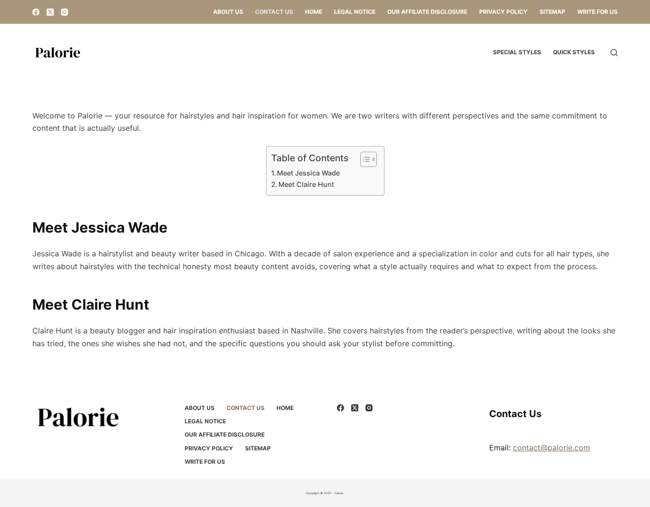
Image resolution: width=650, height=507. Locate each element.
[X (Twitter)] (50, 12)
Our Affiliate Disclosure (427, 11)
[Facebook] (35, 12)
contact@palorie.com (551, 447)
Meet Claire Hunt (306, 184)
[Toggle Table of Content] (363, 159)
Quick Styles (574, 52)
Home (313, 11)
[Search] (614, 52)
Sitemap (552, 11)
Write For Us (597, 11)
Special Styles (517, 52)
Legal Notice (354, 11)
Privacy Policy (503, 11)
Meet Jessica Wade (308, 173)
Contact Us (274, 11)
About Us (228, 11)
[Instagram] (64, 12)
